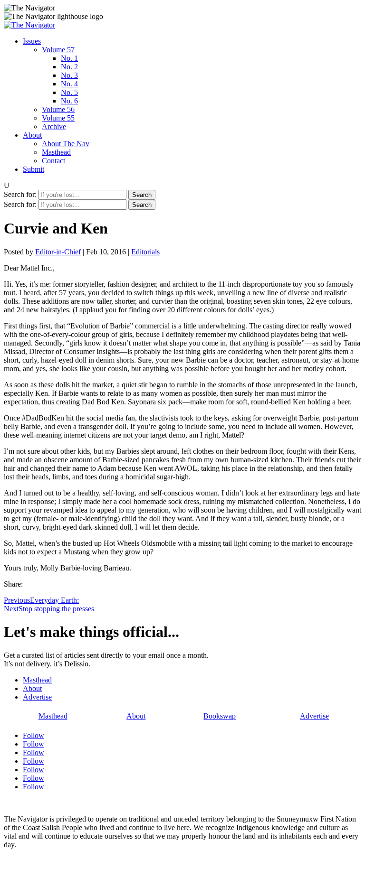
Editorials (145, 252)
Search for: (20, 194)
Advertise (37, 697)
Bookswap (219, 716)
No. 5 (69, 92)
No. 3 (69, 75)
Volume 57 (58, 50)
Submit (33, 169)
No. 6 (69, 101)
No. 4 (69, 84)
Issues (32, 41)
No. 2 (69, 67)
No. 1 (69, 58)
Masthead (56, 152)
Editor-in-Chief (58, 252)
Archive (54, 126)
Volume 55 (58, 118)
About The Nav (65, 144)
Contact (53, 161)
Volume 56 (58, 109)
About (32, 135)
